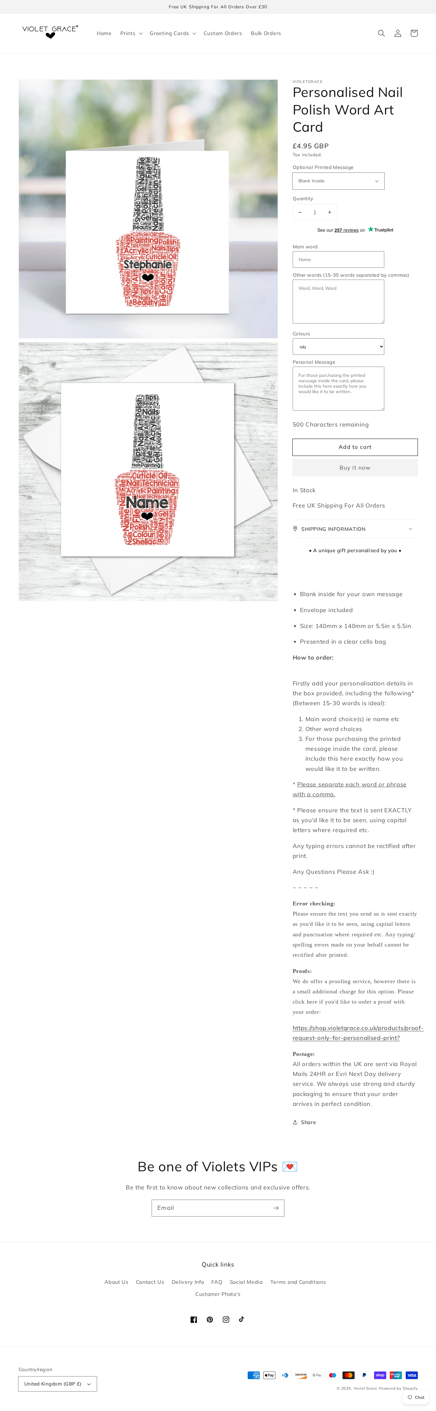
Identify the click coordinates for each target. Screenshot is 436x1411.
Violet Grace (366, 1388)
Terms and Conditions (298, 1282)
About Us (116, 1282)
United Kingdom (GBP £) (53, 1384)
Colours (301, 334)
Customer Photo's (218, 1294)
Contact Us (150, 1282)
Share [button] (308, 1122)
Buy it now (355, 467)
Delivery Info (188, 1282)
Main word (305, 246)
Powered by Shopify (398, 1388)
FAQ (216, 1282)
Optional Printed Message (323, 167)
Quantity (303, 198)
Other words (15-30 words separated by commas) (351, 275)
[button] (130, 33)
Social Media (246, 1282)
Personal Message (314, 362)
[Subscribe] (276, 1208)
